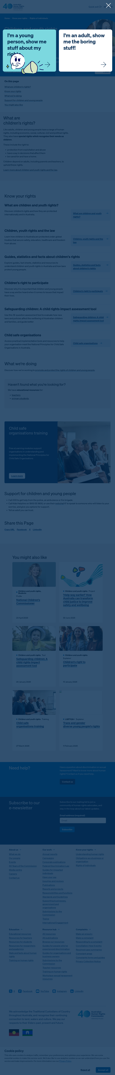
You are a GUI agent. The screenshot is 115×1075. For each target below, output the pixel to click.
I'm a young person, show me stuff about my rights (26, 44)
